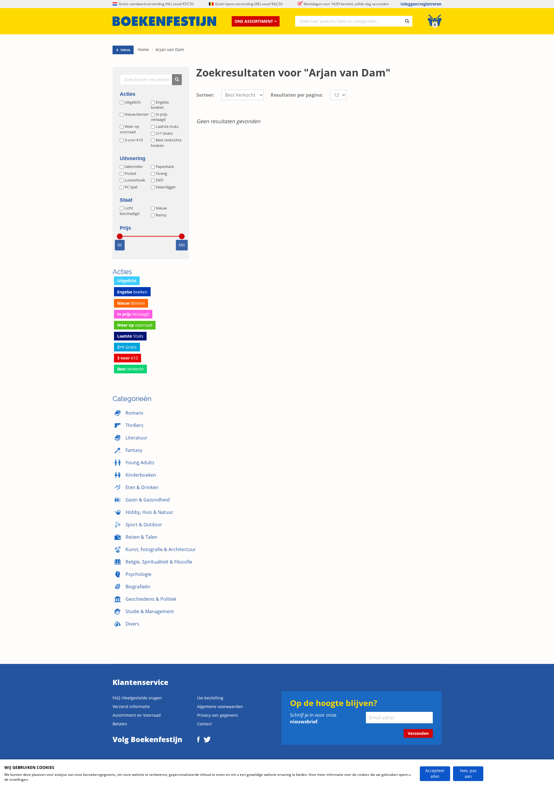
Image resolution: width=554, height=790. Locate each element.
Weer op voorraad (129, 129)
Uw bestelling (210, 698)
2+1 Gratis (164, 133)
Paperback (165, 166)
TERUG (124, 50)
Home (143, 49)
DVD (159, 180)
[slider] (120, 236)
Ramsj (161, 215)
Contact (204, 724)
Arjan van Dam (170, 49)
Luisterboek (135, 180)
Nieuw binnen (137, 114)
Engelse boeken (160, 105)
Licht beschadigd (129, 210)
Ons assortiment (254, 21)
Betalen (120, 724)
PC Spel (131, 187)
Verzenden (418, 733)
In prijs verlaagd (159, 117)
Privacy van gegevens (217, 715)
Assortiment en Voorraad (137, 715)
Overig (161, 173)
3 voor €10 (134, 140)
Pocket (130, 173)
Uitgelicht (133, 102)
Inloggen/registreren (420, 4)
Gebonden (134, 166)
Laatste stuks (167, 126)
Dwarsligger (166, 187)
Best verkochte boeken (166, 142)
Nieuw (161, 208)
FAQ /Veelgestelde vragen (137, 698)
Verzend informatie (131, 706)
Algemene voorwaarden (220, 706)
